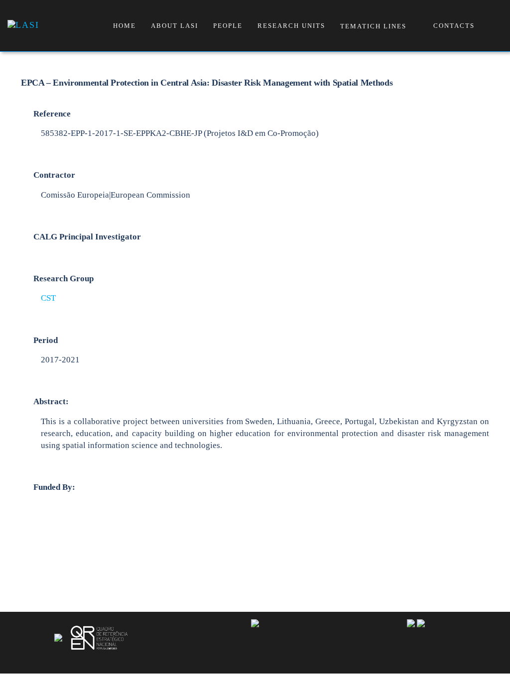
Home (124, 25)
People (228, 25)
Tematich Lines (373, 26)
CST (48, 298)
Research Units (291, 25)
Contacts (454, 25)
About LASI (174, 25)
